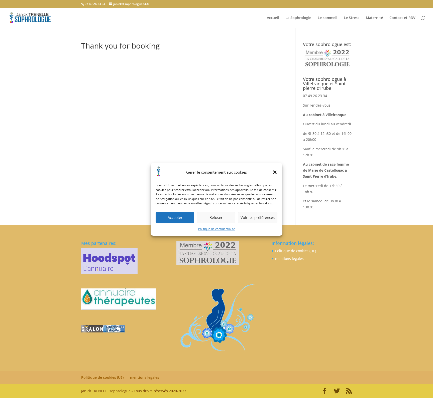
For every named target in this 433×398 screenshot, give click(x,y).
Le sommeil (327, 18)
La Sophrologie (298, 18)
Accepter (175, 217)
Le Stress (351, 18)
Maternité (374, 18)
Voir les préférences (258, 217)
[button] (274, 172)
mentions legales (289, 258)
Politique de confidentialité (216, 229)
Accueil (273, 18)
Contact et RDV (402, 18)
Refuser (216, 217)
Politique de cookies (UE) (295, 250)
